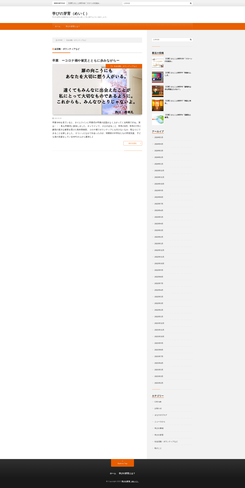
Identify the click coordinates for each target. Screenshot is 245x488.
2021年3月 (159, 376)
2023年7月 (159, 204)
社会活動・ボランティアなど (125, 66)
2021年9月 (159, 343)
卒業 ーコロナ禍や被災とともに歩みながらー (86, 60)
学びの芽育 (159, 435)
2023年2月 (159, 237)
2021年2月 (159, 383)
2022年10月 (159, 263)
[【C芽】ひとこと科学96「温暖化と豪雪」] (157, 119)
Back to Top (122, 463)
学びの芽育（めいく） (70, 13)
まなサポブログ (161, 415)
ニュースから (160, 421)
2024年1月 (159, 164)
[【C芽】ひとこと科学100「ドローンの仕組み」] (157, 63)
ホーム (57, 26)
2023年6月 (159, 210)
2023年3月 (159, 230)
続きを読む (133, 143)
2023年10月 (159, 184)
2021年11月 (159, 330)
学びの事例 (159, 428)
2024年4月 (159, 144)
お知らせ (158, 408)
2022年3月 (159, 303)
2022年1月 (159, 316)
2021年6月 (159, 363)
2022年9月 (159, 270)
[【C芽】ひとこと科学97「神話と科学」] (157, 105)
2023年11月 (159, 177)
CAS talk (158, 402)
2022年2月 (159, 310)
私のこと (158, 448)
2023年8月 (159, 197)
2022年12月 (159, 250)
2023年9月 (159, 190)
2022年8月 (159, 277)
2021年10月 (159, 336)
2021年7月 (159, 356)
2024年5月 (159, 137)
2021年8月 (159, 350)
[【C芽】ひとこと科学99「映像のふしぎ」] (157, 77)
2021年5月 (159, 370)
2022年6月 (159, 290)
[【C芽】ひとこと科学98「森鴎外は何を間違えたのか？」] (157, 91)
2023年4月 (159, 223)
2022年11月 (159, 257)
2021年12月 (159, 323)
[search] (191, 3)
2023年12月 (159, 170)
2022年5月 (159, 297)
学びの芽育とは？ (73, 26)
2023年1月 (159, 243)
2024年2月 (159, 157)
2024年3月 (159, 150)
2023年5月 (159, 217)
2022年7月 (159, 283)
